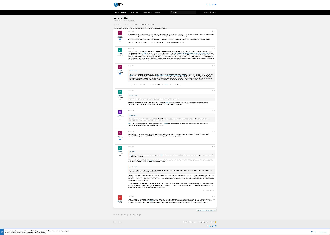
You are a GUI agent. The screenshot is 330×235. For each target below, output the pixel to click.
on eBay (144, 53)
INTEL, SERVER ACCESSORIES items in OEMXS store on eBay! (191, 53)
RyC (120, 115)
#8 (214, 196)
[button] (128, 12)
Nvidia (166, 85)
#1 (214, 31)
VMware (168, 102)
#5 (214, 110)
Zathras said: (132, 70)
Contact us (186, 222)
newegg (151, 201)
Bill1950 (119, 201)
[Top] (213, 222)
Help (207, 222)
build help (132, 20)
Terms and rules (193, 222)
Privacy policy (201, 222)
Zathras (120, 53)
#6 (214, 131)
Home (210, 222)
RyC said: (131, 151)
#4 (214, 90)
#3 (214, 65)
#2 (214, 48)
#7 (214, 146)
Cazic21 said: (132, 95)
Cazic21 (117, 20)
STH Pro (119, 222)
